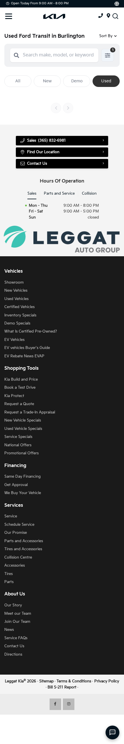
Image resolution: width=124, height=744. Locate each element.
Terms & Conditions (74, 681)
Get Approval (16, 485)
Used (106, 81)
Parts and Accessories (23, 541)
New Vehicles (15, 290)
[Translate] (116, 3)
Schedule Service (19, 524)
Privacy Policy (106, 681)
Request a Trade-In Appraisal (29, 412)
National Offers (17, 445)
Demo (76, 81)
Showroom (14, 282)
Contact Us (14, 646)
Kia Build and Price (21, 379)
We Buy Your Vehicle (22, 493)
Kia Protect (14, 396)
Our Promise (15, 532)
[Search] (16, 55)
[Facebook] (55, 704)
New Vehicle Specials (22, 420)
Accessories (14, 565)
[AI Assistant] (112, 732)
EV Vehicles (14, 339)
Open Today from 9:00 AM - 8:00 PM (40, 3)
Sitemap (46, 681)
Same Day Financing (22, 476)
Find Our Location (43, 152)
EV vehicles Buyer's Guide (27, 348)
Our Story (13, 605)
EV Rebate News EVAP (24, 356)
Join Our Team (17, 621)
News (9, 629)
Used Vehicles (16, 299)
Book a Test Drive (19, 387)
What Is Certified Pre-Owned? (30, 331)
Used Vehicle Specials (23, 428)
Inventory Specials (20, 315)
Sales (31, 193)
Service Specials (18, 436)
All (17, 81)
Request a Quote (19, 404)
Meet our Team (17, 613)
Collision (89, 193)
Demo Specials (17, 323)
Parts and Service (59, 193)
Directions (13, 654)
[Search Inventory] (115, 15)
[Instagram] (68, 704)
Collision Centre (18, 557)
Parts (9, 582)
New (47, 81)
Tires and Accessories (23, 549)
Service (10, 516)
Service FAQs (15, 638)
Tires (8, 574)
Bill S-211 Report (62, 687)
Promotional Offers (21, 453)
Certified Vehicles (19, 307)
